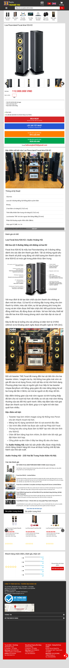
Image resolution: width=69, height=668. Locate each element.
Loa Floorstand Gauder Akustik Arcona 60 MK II (13, 528)
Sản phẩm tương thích (33, 511)
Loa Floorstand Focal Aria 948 (33, 528)
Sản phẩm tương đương (13, 511)
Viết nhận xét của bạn (57, 568)
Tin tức (42, 5)
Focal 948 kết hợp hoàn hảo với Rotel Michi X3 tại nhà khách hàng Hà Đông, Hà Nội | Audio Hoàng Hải (39, 493)
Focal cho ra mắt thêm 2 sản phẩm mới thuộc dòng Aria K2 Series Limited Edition (38, 484)
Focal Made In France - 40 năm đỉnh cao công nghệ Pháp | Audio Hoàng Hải (37, 500)
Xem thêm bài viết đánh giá (34, 508)
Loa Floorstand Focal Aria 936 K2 (54, 528)
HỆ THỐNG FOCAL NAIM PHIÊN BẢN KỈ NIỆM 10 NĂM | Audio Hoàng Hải (35, 465)
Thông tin (8, 614)
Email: (34, 145)
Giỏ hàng (61, 5)
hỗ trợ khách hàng (11, 618)
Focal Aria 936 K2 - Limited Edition (26, 475)
